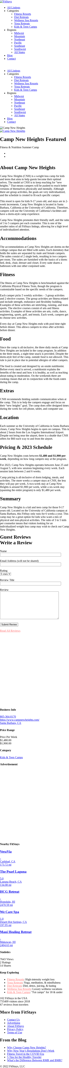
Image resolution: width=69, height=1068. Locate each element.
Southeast (19, 45)
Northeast (19, 39)
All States (19, 52)
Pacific (18, 42)
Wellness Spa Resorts (26, 20)
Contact (11, 58)
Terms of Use (14, 1032)
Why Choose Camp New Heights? (26, 1047)
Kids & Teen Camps (25, 26)
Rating (3, 570)
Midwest (19, 33)
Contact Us (13, 1019)
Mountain (19, 36)
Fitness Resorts (22, 13)
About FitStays (15, 1026)
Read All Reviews (10, 630)
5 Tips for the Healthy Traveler (24, 1057)
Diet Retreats (21, 17)
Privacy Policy (15, 1029)
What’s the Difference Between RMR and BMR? (34, 1060)
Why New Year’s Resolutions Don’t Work (30, 1050)
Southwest (20, 49)
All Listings (13, 7)
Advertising (13, 1022)
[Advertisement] (34, 669)
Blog (10, 55)
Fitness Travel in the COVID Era (25, 1053)
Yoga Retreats (22, 23)
